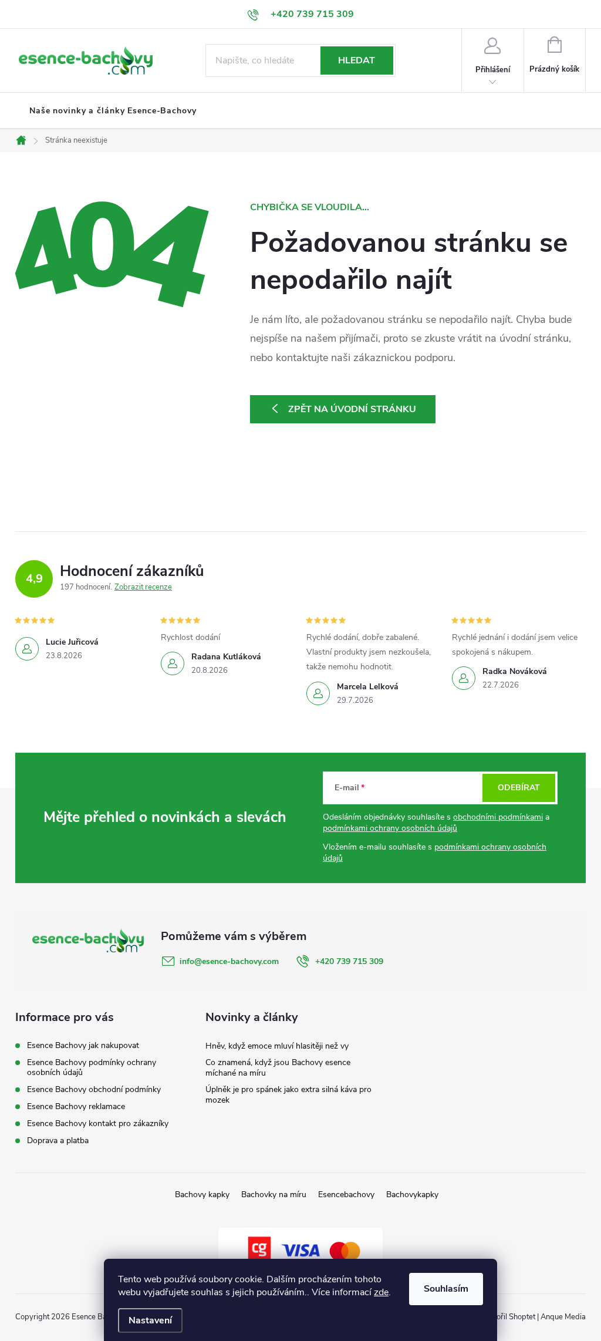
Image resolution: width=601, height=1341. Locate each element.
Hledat (356, 60)
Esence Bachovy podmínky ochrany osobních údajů (91, 1067)
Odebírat (519, 787)
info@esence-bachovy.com (229, 961)
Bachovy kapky (202, 1194)
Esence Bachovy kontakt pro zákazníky (97, 1123)
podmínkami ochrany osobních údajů (390, 828)
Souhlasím (446, 1288)
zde (381, 1292)
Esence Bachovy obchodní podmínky (94, 1089)
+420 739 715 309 (349, 961)
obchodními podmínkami (498, 817)
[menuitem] (113, 111)
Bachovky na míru (273, 1194)
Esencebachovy (346, 1194)
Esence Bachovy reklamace (76, 1106)
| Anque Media (560, 1317)
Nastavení (150, 1320)
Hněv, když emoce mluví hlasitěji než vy (277, 1046)
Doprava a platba (58, 1140)
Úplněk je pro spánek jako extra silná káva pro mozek (288, 1095)
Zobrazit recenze (143, 587)
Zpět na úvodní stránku (352, 409)
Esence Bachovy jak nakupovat (83, 1045)
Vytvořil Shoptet (508, 1317)
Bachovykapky (412, 1194)
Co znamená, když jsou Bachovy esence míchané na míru (277, 1068)
